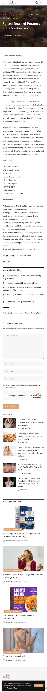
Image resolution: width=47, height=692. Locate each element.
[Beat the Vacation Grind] (23, 640)
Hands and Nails (25, 428)
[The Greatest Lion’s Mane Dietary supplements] (23, 599)
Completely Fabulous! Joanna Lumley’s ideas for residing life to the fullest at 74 (30, 436)
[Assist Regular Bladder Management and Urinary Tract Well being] (23, 517)
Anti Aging (23, 442)
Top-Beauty (9, 35)
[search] (37, 3)
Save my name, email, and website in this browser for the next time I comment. (24, 386)
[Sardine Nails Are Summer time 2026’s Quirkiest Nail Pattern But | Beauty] (9, 468)
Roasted (33, 313)
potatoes (27, 313)
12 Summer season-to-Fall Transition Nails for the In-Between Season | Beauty (31, 422)
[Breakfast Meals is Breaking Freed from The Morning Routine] (23, 558)
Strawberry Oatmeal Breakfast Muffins (21, 283)
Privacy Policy (12, 688)
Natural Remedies (11, 18)
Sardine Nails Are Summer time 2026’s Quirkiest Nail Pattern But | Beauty (30, 467)
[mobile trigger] (5, 2)
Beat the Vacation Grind (14, 656)
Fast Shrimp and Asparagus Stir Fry (19, 302)
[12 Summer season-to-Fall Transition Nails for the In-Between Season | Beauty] (9, 423)
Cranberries (18, 313)
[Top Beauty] (11, 2)
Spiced (39, 313)
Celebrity (23, 490)
